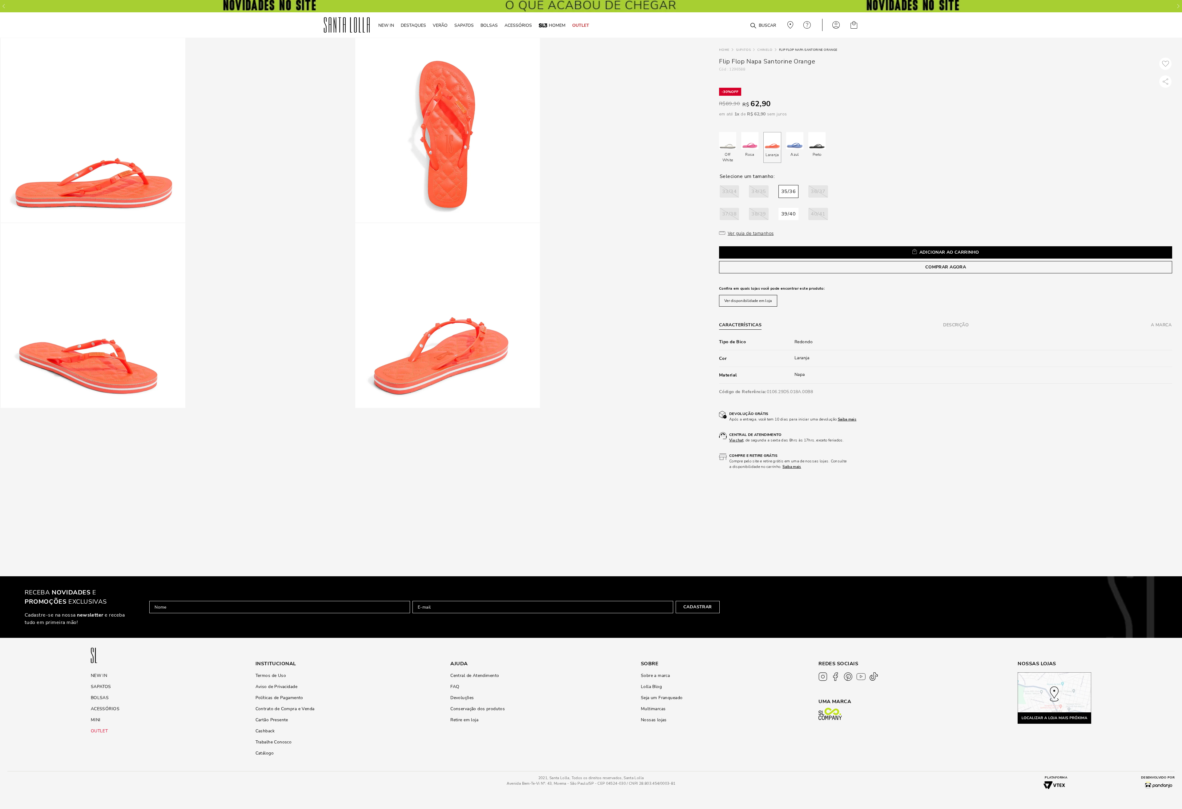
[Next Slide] (1178, 6)
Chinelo (764, 50)
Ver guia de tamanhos (751, 233)
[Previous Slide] (3, 6)
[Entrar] (836, 25)
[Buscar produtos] (753, 26)
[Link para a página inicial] (724, 50)
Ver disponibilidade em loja (748, 300)
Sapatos (743, 50)
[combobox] (738, 25)
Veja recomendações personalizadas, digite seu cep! (789, 25)
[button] (729, 191)
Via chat (736, 440)
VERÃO (440, 25)
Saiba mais (847, 419)
